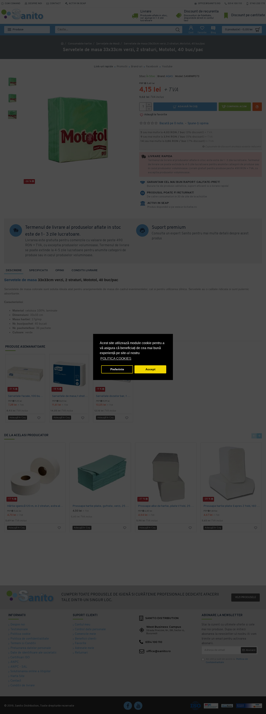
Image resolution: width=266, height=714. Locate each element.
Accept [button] (150, 369)
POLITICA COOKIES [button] (115, 358)
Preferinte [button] (117, 369)
